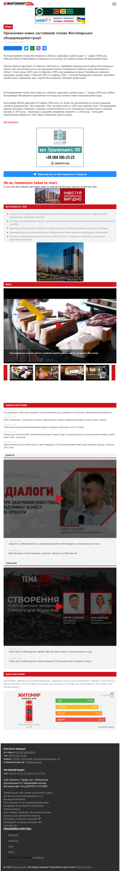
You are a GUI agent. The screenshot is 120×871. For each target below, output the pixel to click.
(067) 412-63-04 (36, 773)
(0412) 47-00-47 (17, 773)
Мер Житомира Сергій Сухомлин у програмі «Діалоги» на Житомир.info (43, 553)
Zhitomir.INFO (20, 867)
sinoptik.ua (38, 857)
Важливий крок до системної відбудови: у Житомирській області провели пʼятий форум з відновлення (59, 232)
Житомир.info (11, 121)
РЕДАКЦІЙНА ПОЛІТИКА (17, 828)
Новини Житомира (16, 405)
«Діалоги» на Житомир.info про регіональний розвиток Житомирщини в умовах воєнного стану (54, 543)
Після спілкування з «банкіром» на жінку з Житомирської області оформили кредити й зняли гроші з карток (55, 419)
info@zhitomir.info (25, 752)
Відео (8, 284)
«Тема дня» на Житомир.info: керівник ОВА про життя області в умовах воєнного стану (50, 651)
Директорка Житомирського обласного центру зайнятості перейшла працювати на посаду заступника (58, 228)
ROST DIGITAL (84, 867)
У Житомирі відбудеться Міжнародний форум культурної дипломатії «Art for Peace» (44, 427)
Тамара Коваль (34, 762)
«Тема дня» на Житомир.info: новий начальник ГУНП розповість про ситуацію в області (50, 661)
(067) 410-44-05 (18, 755)
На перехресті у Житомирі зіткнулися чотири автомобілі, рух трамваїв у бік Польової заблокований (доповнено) (57, 412)
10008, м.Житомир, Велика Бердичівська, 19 (36, 758)
